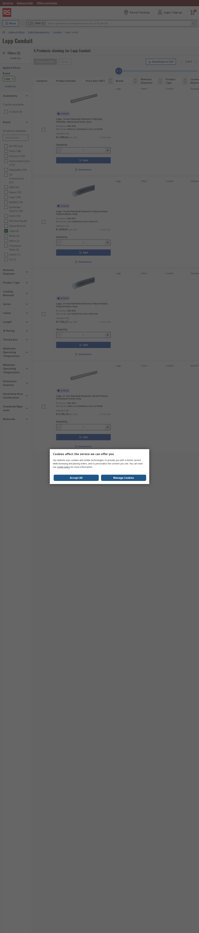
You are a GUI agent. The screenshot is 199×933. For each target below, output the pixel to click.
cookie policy (63, 466)
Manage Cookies (123, 478)
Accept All (76, 478)
